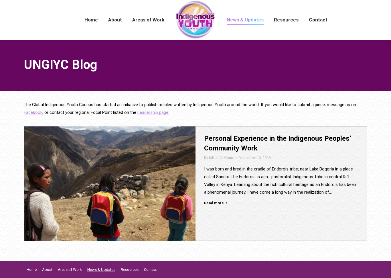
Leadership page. (153, 112)
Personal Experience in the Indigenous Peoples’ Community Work (277, 143)
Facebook (33, 112)
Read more (214, 203)
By (219, 158)
